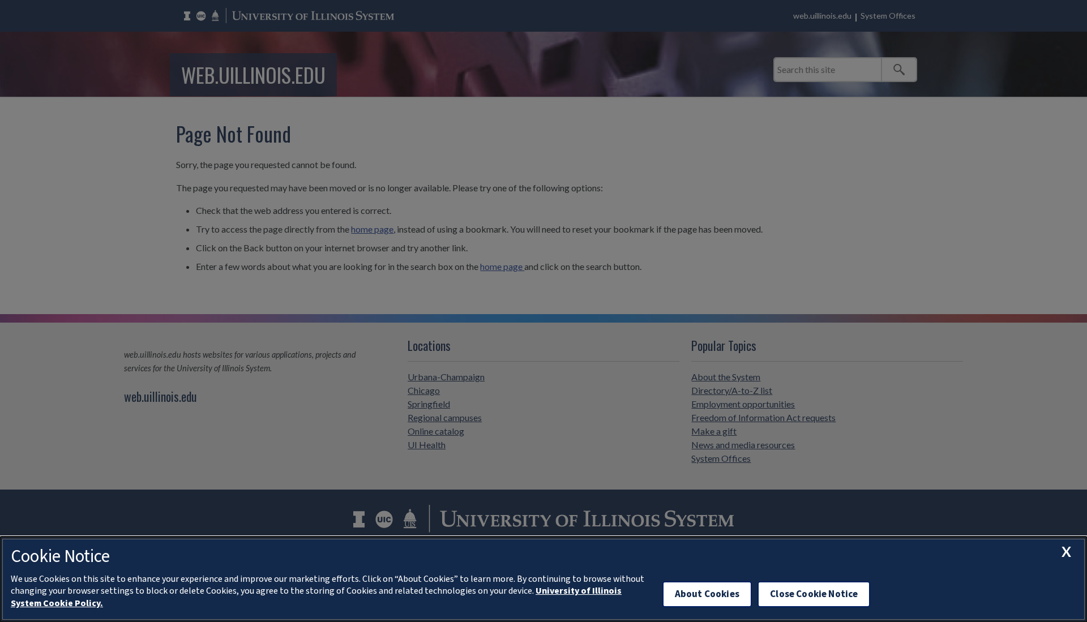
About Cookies (707, 594)
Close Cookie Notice (814, 594)
